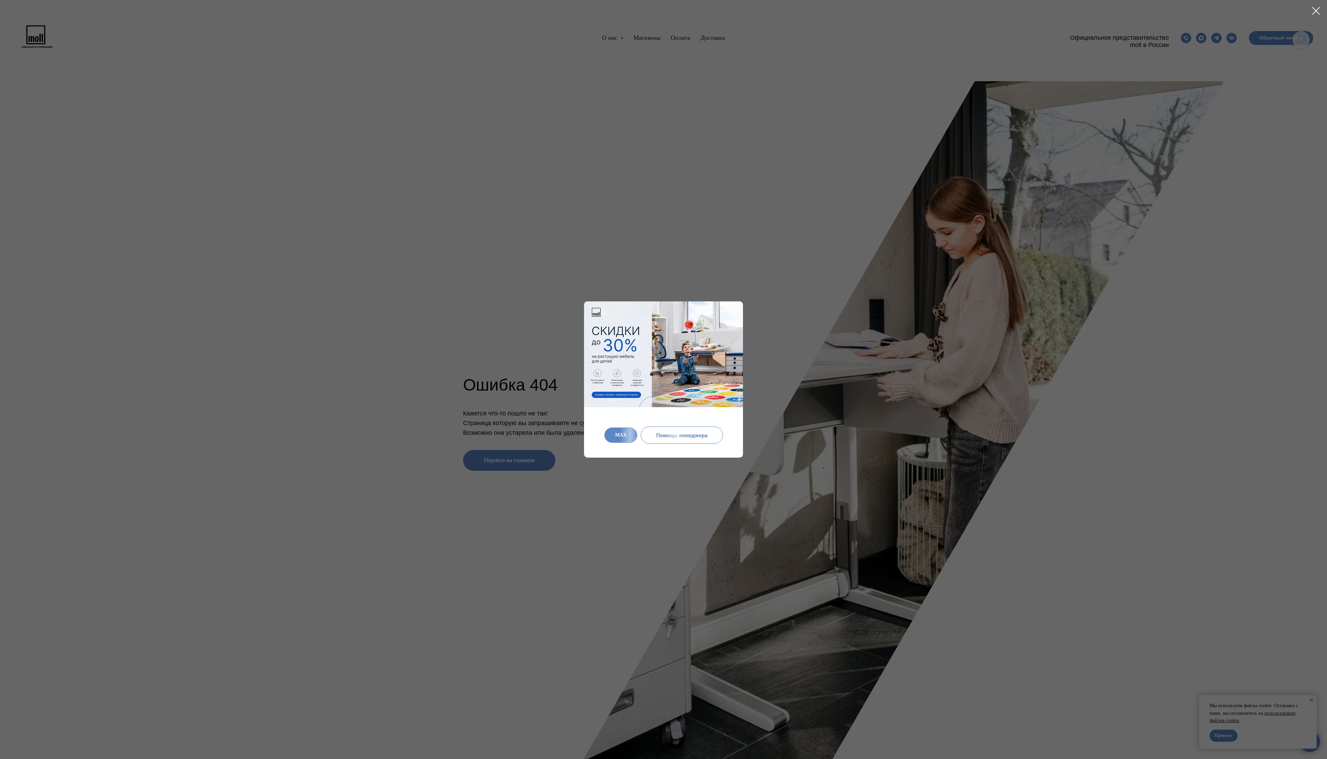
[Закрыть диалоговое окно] (1316, 10)
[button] (682, 435)
